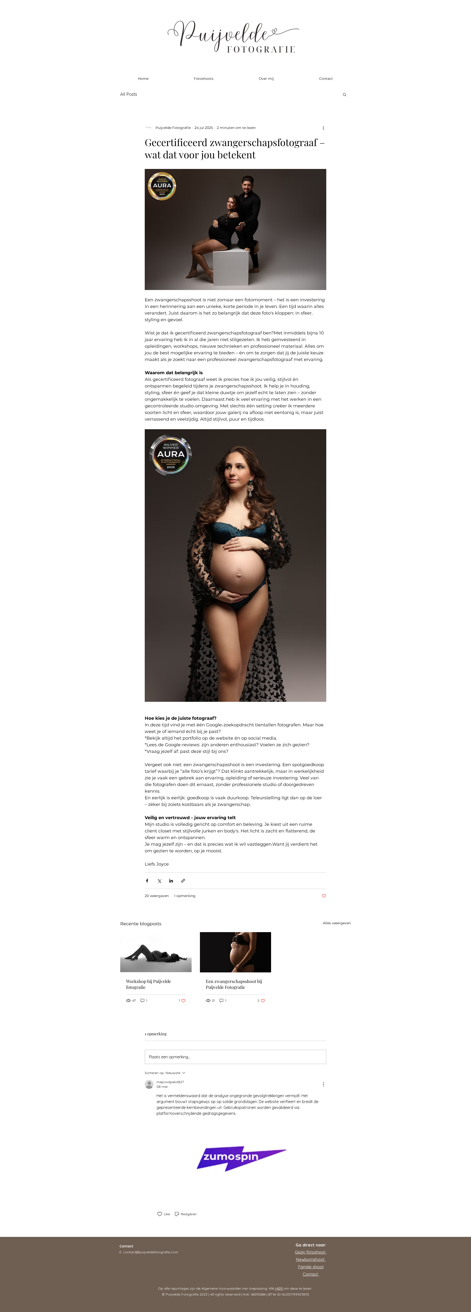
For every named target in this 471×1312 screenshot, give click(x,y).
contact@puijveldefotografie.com (150, 1252)
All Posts (128, 94)
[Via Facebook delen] (147, 880)
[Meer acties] (323, 128)
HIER (279, 1288)
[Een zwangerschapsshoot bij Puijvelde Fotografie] (235, 952)
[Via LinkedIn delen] (171, 880)
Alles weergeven (337, 923)
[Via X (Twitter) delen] (159, 880)
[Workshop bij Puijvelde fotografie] (156, 952)
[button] (344, 94)
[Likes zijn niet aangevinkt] (160, 1214)
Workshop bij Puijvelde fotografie (148, 984)
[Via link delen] (183, 880)
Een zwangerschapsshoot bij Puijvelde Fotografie (234, 984)
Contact (311, 1274)
